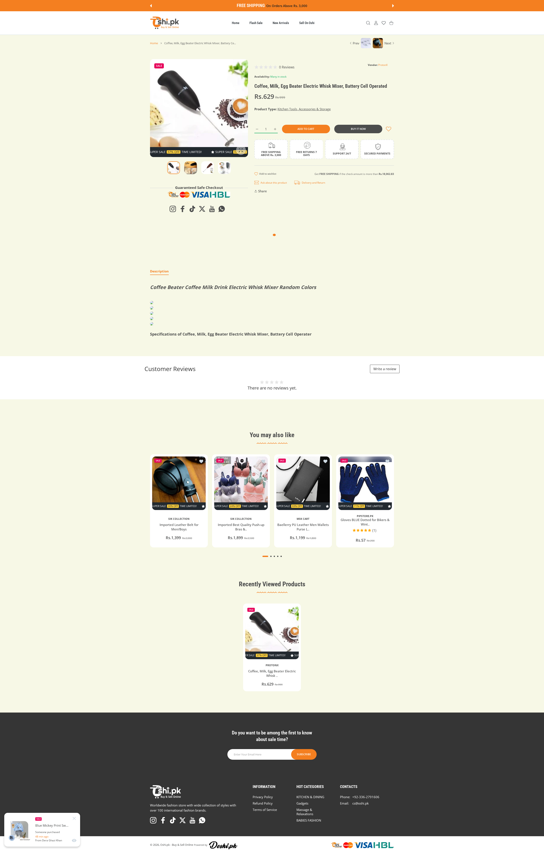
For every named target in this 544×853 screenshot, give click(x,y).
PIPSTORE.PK (365, 516)
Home (154, 43)
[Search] (368, 23)
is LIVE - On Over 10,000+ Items (284, 6)
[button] (151, 5)
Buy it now (358, 129)
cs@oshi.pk (360, 803)
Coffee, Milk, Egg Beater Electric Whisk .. (272, 673)
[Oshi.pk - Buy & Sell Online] (165, 23)
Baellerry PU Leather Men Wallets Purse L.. (303, 527)
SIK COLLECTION (179, 518)
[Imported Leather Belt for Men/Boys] (179, 483)
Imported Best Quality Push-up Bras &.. (241, 527)
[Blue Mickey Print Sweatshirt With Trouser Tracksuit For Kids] (19, 830)
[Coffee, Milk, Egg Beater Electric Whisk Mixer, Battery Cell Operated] (272, 632)
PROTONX (272, 665)
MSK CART (303, 518)
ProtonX (383, 65)
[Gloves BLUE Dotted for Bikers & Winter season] (365, 483)
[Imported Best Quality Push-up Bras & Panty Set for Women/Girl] (241, 483)
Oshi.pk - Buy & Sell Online (176, 845)
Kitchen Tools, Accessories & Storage (304, 109)
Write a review (384, 369)
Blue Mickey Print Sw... (51, 825)
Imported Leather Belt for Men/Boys (179, 527)
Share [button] (262, 191)
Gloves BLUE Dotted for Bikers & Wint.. (365, 522)
